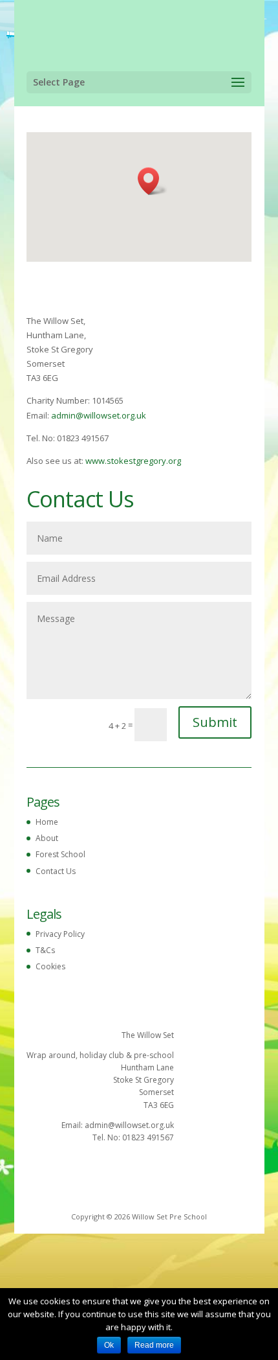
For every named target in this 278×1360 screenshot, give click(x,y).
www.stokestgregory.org (133, 461)
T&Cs (45, 950)
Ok (109, 1345)
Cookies (50, 966)
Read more (154, 1345)
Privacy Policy (60, 933)
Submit (215, 722)
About (47, 838)
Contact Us (56, 871)
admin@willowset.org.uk (98, 415)
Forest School (60, 854)
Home (47, 821)
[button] (153, 181)
